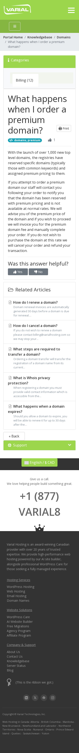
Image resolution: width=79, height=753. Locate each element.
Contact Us (15, 656)
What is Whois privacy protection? (37, 386)
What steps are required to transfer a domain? (39, 358)
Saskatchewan (31, 733)
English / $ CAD (42, 462)
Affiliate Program (19, 635)
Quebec (16, 733)
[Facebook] (44, 697)
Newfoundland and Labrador (39, 725)
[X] (35, 697)
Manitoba (68, 721)
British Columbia (51, 721)
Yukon (45, 733)
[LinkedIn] (26, 697)
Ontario (49, 729)
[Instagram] (52, 697)
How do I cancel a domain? (41, 332)
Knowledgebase (39, 37)
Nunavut (38, 729)
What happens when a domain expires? (37, 415)
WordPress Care (18, 617)
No (40, 272)
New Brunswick (11, 725)
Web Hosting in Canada (15, 721)
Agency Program (19, 631)
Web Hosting (16, 591)
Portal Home (13, 37)
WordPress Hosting (20, 587)
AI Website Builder (20, 621)
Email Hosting (16, 596)
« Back (14, 436)
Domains (63, 37)
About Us (13, 652)
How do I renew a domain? (40, 308)
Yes (19, 272)
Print (65, 128)
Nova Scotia (24, 729)
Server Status (16, 666)
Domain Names (18, 600)
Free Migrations (18, 626)
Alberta (35, 721)
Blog (10, 670)
